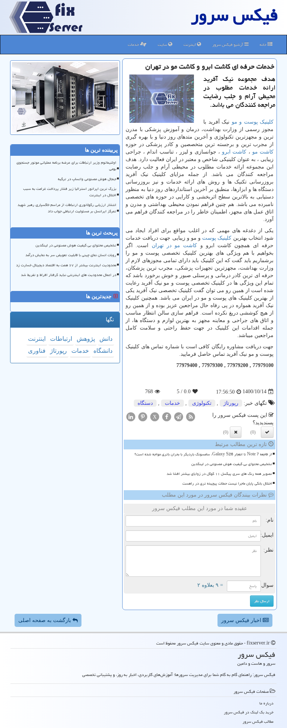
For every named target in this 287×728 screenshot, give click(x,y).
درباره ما (266, 703)
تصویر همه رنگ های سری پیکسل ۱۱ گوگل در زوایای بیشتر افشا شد (219, 473)
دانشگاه (102, 351)
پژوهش (86, 339)
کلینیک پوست (216, 238)
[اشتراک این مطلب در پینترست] (143, 416)
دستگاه (145, 403)
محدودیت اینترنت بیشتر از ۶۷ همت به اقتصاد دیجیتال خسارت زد (66, 265)
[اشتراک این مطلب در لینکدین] (131, 416)
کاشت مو (263, 152)
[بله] (267, 432)
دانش (105, 339)
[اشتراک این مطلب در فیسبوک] (166, 416)
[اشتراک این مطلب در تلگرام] (178, 416)
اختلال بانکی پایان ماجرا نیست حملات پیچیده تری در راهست (227, 483)
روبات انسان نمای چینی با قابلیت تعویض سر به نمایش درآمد (70, 255)
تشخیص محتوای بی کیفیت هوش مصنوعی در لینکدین (231, 464)
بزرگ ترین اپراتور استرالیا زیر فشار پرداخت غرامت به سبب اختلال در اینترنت (69, 192)
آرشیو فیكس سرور (228, 44)
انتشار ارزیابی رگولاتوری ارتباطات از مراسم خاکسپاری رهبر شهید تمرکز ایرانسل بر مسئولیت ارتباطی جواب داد (67, 208)
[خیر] (235, 432)
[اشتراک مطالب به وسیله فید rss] (190, 416)
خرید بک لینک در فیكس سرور (249, 712)
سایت (163, 44)
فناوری (37, 351)
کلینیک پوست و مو (253, 122)
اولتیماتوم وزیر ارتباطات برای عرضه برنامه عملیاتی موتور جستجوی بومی (66, 166)
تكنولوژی (202, 403)
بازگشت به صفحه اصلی (45, 620)
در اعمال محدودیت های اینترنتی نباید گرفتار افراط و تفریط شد (68, 275)
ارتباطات (61, 339)
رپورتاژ (230, 403)
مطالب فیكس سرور (258, 721)
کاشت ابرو (234, 152)
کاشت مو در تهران (174, 245)
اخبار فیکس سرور (242, 620)
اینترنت (190, 44)
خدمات (134, 44)
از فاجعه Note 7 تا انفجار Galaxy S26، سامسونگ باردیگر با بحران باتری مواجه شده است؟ (203, 454)
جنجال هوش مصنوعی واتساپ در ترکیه (87, 179)
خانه (264, 44)
